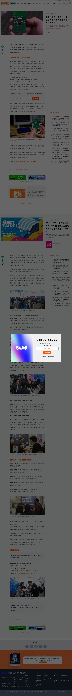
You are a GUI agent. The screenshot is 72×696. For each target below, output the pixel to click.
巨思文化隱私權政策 (49, 356)
